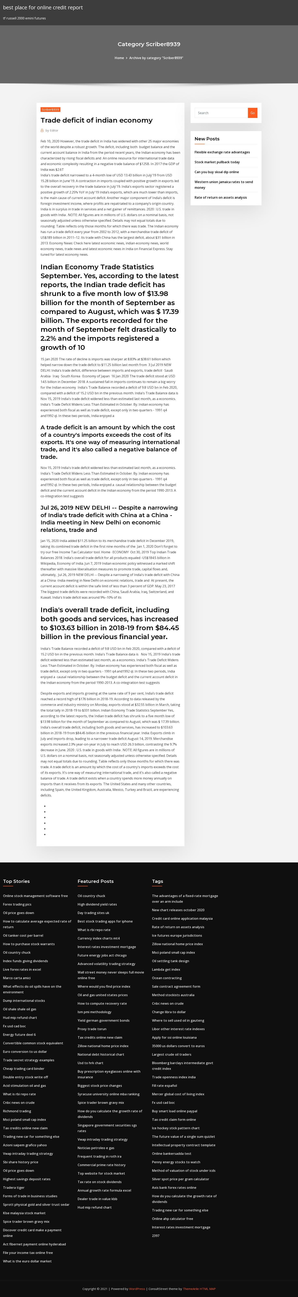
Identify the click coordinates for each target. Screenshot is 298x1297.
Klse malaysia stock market (24, 1213)
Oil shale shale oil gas (19, 1009)
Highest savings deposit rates (26, 1179)
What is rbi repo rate (19, 1094)
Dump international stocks (24, 1000)
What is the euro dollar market (27, 1261)
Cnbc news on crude (19, 1102)
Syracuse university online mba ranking (108, 1094)
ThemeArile (191, 1289)
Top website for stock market (101, 1173)
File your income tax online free (28, 1252)
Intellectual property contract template (183, 1145)
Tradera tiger (14, 1187)
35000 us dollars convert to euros (178, 1046)
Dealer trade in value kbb (97, 1199)
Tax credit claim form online (174, 1119)
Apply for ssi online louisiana (174, 1037)
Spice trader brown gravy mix (26, 1221)
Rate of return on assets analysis (221, 197)
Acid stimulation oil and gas (24, 1085)
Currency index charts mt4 (99, 938)
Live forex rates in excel (22, 969)
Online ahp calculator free (172, 1218)
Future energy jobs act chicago (102, 955)
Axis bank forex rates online (174, 1187)
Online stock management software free (35, 896)
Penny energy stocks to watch (176, 1162)
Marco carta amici (17, 978)
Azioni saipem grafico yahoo (25, 1145)
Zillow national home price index (103, 1046)
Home (119, 58)
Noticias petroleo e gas (96, 1148)
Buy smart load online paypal (174, 1111)
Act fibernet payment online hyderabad (34, 1244)
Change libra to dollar (169, 1012)
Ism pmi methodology (94, 1012)
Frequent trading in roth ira (99, 1156)
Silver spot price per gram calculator (180, 1179)
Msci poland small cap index (24, 1119)
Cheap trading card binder (23, 1068)
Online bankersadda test (171, 1153)
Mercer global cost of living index (178, 1094)
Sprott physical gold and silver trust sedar (36, 1204)
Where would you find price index (104, 986)
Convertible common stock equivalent (33, 1043)
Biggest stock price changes (100, 1085)
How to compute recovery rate (102, 1003)
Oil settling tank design (170, 961)
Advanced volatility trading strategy (106, 964)
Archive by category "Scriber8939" (156, 58)
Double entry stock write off (25, 1077)
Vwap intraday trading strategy (28, 1153)
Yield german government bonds (104, 1020)
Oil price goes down (18, 913)
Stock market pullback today (217, 162)
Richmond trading (17, 1111)
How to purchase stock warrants (29, 944)
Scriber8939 (50, 109)
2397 (155, 1235)
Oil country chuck (17, 952)
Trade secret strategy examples (28, 1060)
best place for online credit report (43, 7)
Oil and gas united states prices (103, 995)
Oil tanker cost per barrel (23, 935)
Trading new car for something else (31, 1136)
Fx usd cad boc (14, 1026)
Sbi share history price (20, 1162)
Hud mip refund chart (20, 1017)
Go (253, 113)
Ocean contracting (167, 978)
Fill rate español (164, 1085)
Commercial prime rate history (102, 1165)
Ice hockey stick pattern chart (176, 1128)
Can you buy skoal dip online (217, 172)
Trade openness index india (174, 1077)
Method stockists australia (173, 995)
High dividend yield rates (97, 904)
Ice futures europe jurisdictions (177, 935)
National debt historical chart (101, 1054)
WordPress (137, 1289)
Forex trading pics (17, 904)
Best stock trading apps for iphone (105, 921)
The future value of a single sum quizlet (183, 1136)
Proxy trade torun (92, 1029)
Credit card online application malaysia (182, 918)
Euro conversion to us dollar (25, 1051)
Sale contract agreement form (176, 986)
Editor (52, 130)
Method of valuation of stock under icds (183, 1170)
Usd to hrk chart (90, 1063)
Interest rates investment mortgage (107, 947)
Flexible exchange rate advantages (222, 152)
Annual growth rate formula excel (104, 1190)
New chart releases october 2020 (178, 910)
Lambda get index (166, 969)
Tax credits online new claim (25, 1128)
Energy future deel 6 (19, 1034)
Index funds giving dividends (25, 961)
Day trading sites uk (93, 913)
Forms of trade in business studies (30, 1196)
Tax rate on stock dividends (100, 1182)
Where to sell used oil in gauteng (178, 1020)
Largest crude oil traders (171, 1054)
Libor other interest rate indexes (178, 1029)
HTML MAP (208, 1289)
